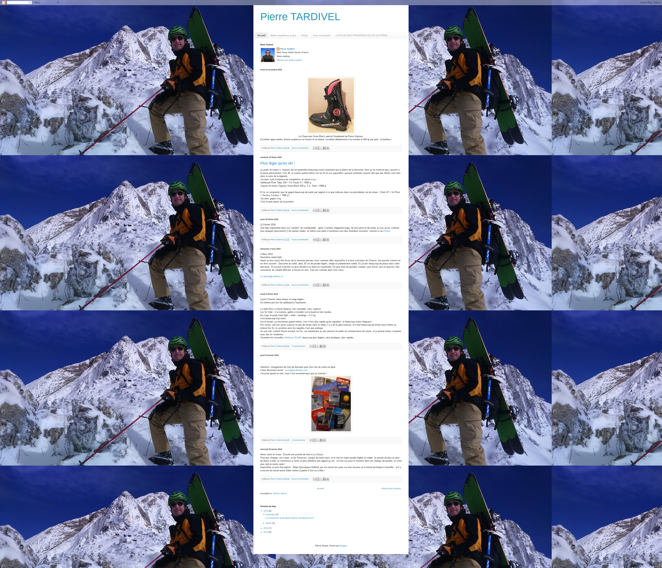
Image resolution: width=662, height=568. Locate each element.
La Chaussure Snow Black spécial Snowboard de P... (290, 518)
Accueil (261, 35)
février (269, 523)
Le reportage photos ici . (272, 276)
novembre (271, 514)
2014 (266, 528)
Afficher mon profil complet (289, 60)
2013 (266, 532)
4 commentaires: (299, 346)
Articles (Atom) (280, 493)
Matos (304, 35)
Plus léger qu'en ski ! (277, 163)
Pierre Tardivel (287, 49)
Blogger (343, 546)
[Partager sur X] (321, 148)
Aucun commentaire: (300, 148)
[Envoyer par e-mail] (314, 148)
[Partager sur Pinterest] (327, 148)
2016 (266, 511)
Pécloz (386, 231)
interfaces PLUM (292, 337)
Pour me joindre (321, 35)
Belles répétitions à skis (283, 35)
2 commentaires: (299, 440)
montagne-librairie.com (296, 370)
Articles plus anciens (391, 488)
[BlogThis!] (318, 148)
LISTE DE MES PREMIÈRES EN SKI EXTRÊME (362, 35)
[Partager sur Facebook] (324, 148)
